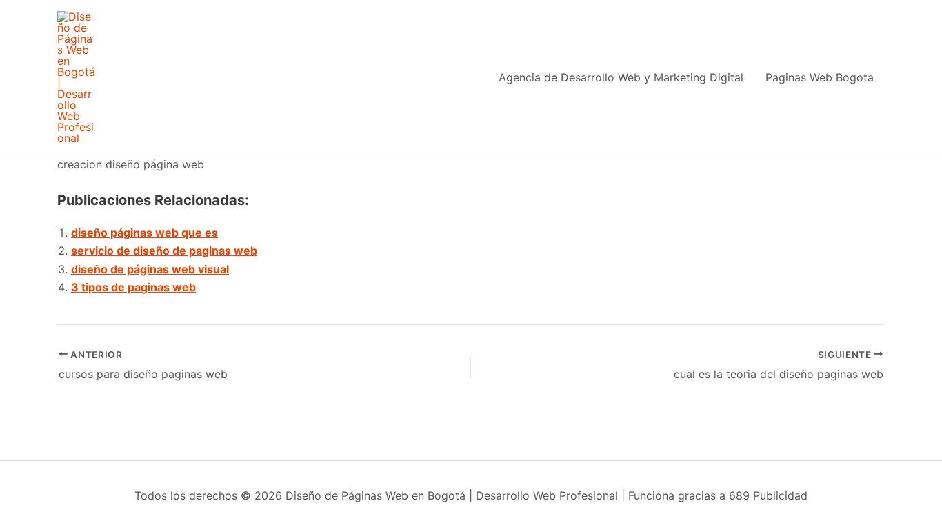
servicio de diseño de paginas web (164, 250)
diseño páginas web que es (144, 232)
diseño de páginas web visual (150, 269)
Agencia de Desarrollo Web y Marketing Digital (621, 77)
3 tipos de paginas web (133, 287)
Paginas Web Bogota (819, 77)
